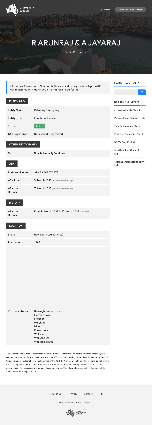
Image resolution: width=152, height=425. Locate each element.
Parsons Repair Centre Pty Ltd (129, 117)
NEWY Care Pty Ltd (124, 142)
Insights (106, 9)
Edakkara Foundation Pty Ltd (129, 133)
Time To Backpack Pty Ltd (127, 125)
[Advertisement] (130, 216)
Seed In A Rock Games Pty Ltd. (128, 152)
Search (142, 92)
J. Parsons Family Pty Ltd (127, 109)
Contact (88, 393)
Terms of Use (56, 393)
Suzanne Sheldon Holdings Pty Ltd (129, 163)
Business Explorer (130, 9)
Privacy (73, 393)
